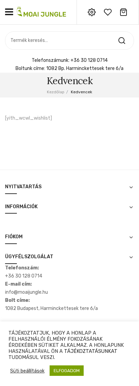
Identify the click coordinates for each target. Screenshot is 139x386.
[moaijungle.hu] (42, 12)
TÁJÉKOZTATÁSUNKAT (90, 351)
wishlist (108, 12)
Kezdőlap (55, 92)
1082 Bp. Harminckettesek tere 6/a (84, 68)
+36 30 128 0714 (89, 60)
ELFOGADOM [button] (67, 370)
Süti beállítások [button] (27, 371)
